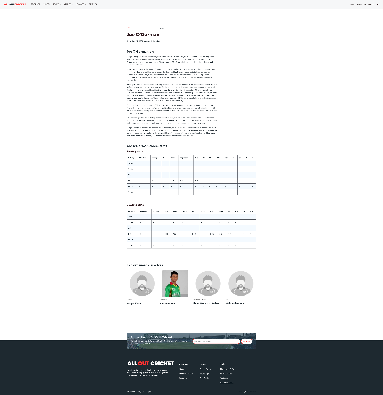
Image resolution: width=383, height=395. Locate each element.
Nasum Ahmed (168, 303)
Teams (56, 4)
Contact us (183, 378)
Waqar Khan (134, 303)
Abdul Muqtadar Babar (205, 303)
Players (46, 4)
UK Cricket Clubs (226, 383)
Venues (67, 4)
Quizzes (93, 4)
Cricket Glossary (206, 369)
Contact (371, 4)
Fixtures (35, 4)
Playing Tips (204, 374)
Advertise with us (186, 374)
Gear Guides (204, 378)
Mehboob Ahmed (235, 303)
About (352, 4)
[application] (60, 4)
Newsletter (361, 4)
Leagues (80, 4)
